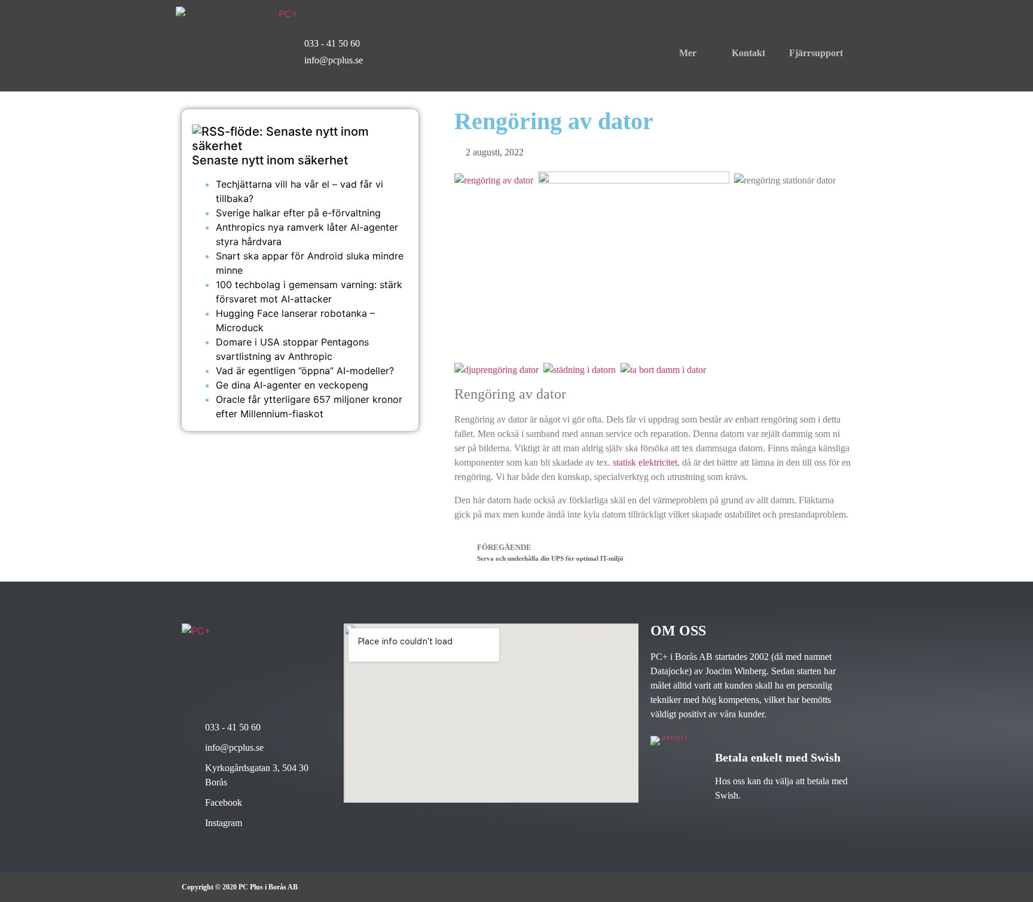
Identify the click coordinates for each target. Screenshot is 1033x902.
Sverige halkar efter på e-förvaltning (298, 213)
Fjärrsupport (816, 53)
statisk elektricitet (645, 462)
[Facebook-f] (814, 886)
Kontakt (748, 53)
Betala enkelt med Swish (778, 757)
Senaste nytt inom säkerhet (270, 160)
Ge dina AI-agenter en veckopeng (292, 385)
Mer (687, 53)
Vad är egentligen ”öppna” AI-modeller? (305, 371)
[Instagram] (843, 886)
